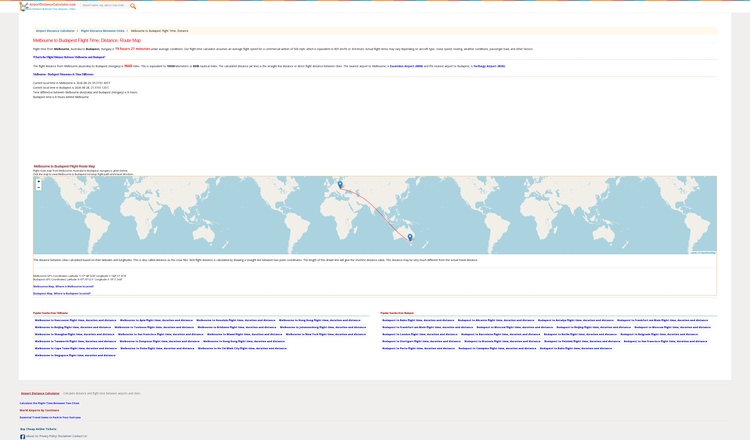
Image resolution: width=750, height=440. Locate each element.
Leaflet (693, 252)
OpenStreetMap (708, 252)
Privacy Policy (48, 436)
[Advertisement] (150, 133)
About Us (32, 436)
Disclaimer (64, 436)
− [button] (39, 187)
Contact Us (80, 436)
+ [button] (39, 181)
